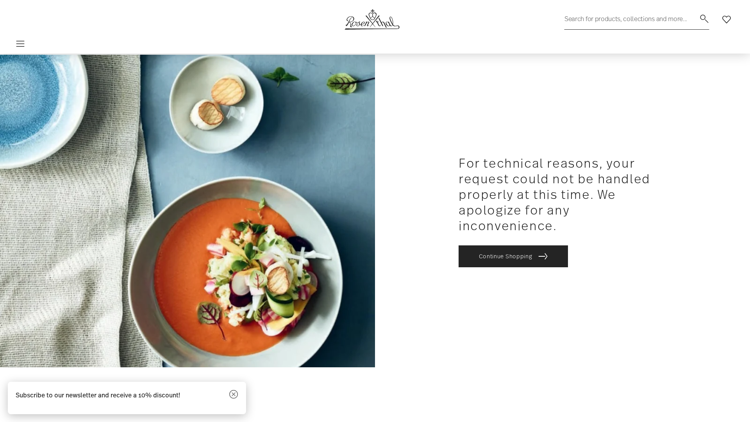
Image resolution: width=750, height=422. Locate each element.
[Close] (233, 395)
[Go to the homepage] (372, 19)
